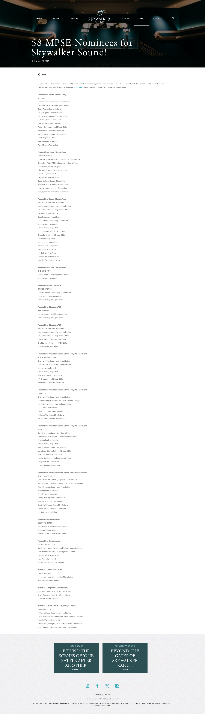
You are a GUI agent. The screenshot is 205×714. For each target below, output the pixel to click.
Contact (98, 695)
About (39, 18)
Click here (78, 87)
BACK (44, 75)
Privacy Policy (77, 703)
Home (99, 16)
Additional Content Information (57, 703)
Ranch (156, 18)
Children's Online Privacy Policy (97, 703)
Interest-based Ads (102, 706)
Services (74, 18)
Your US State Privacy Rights (122, 703)
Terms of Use (37, 703)
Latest (141, 18)
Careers (107, 695)
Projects (125, 18)
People (56, 18)
